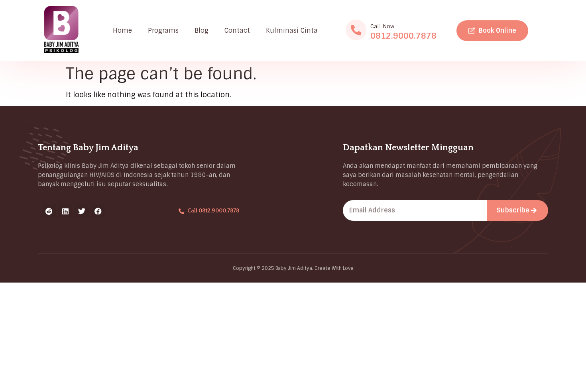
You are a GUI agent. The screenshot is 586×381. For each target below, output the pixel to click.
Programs (163, 30)
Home (122, 30)
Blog (201, 30)
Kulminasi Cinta (292, 30)
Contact (237, 30)
